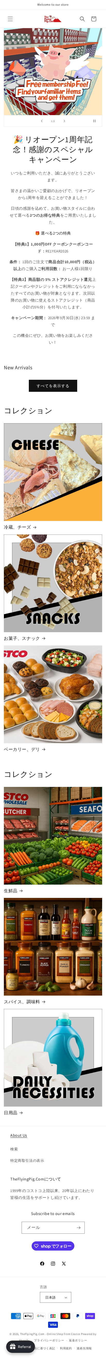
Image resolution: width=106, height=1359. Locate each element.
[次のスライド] (64, 121)
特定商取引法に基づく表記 (37, 1348)
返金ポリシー (78, 1340)
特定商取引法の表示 (27, 1160)
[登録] (78, 1228)
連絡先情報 (84, 1348)
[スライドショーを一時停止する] (96, 121)
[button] (10, 19)
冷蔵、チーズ (17, 527)
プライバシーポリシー (49, 1340)
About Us (18, 1135)
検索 (14, 1149)
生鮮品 (10, 891)
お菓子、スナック (22, 638)
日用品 (10, 1113)
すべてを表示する (53, 385)
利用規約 (66, 1348)
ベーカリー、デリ (22, 749)
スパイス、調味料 (22, 1002)
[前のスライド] (41, 121)
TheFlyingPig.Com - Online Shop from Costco (50, 1334)
